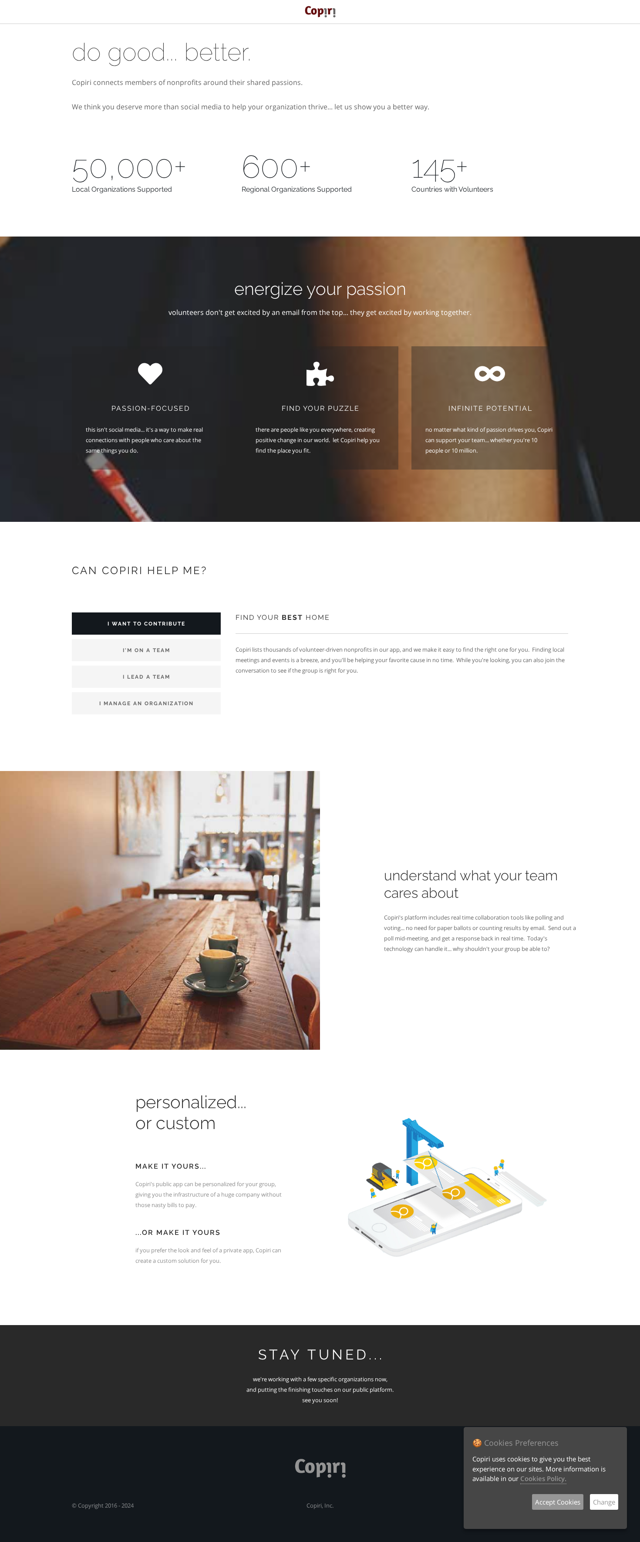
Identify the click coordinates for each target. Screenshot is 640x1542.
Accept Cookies (557, 1502)
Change (604, 1502)
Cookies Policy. (543, 1478)
